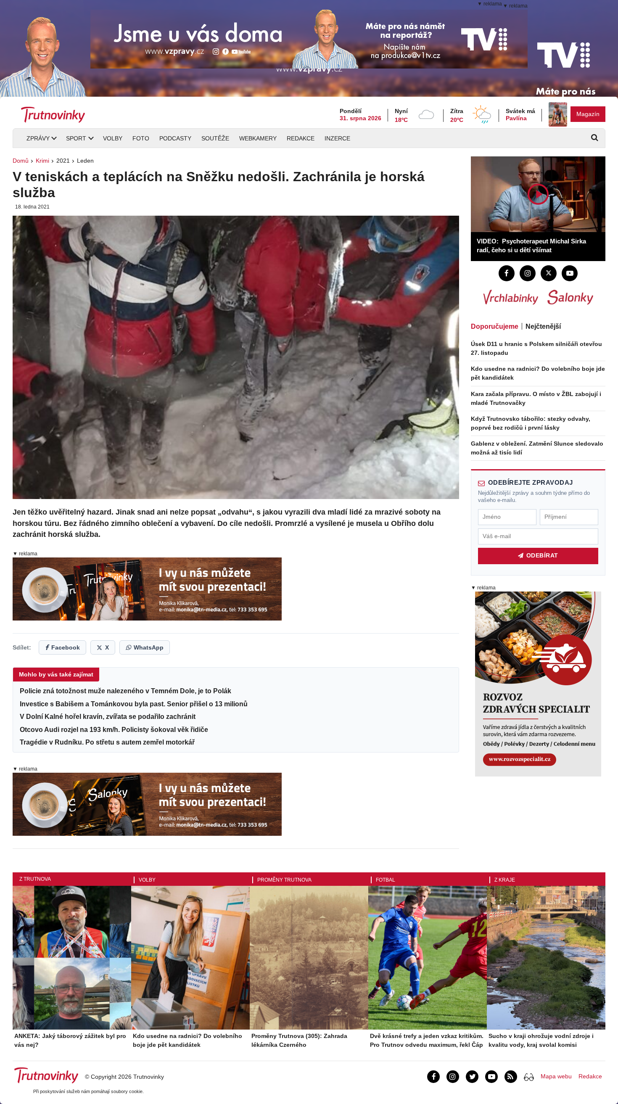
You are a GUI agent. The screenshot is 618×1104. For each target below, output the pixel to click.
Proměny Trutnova (284, 880)
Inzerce (337, 138)
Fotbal (385, 880)
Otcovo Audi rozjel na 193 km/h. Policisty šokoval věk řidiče (114, 729)
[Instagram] (528, 273)
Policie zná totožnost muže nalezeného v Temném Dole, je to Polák (125, 691)
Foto (140, 138)
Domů (21, 160)
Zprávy (38, 138)
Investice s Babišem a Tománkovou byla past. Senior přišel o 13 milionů (134, 704)
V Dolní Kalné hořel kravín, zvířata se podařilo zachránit (107, 716)
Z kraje (504, 880)
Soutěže (215, 138)
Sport (76, 138)
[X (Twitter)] (549, 273)
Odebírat (542, 555)
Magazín (588, 114)
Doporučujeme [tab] (494, 326)
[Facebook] (507, 273)
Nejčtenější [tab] (543, 326)
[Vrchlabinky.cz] (510, 297)
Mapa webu (556, 1076)
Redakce (300, 138)
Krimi (42, 160)
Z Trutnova (35, 879)
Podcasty (175, 138)
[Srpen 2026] (558, 114)
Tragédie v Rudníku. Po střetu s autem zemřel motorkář (107, 742)
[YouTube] (570, 273)
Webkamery (258, 138)
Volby (112, 138)
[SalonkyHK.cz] (570, 297)
